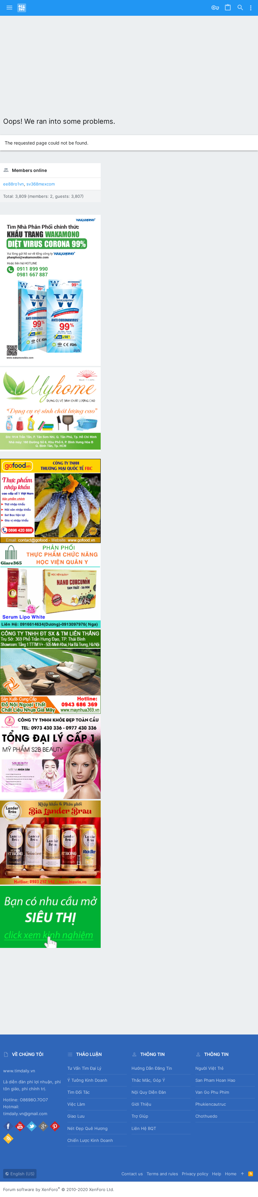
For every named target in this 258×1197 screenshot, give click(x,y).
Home (231, 1173)
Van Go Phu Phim (212, 1092)
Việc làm (76, 1104)
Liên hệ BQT (144, 1128)
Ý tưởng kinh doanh (87, 1080)
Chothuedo (206, 1116)
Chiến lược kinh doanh (90, 1140)
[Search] (240, 7)
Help (216, 1173)
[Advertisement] (129, 63)
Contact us (132, 1173)
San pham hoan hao (215, 1080)
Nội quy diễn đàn (149, 1092)
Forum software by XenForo (58, 1189)
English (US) (22, 1173)
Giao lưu (76, 1116)
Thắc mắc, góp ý (148, 1080)
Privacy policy (195, 1173)
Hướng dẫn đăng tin (152, 1068)
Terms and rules (162, 1173)
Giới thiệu (141, 1104)
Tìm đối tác (78, 1092)
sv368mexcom (40, 183)
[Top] (242, 1173)
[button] (9, 8)
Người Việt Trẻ (209, 1068)
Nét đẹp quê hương (87, 1128)
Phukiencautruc (210, 1104)
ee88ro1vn (13, 183)
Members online (29, 170)
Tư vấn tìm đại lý (84, 1068)
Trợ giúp (140, 1116)
